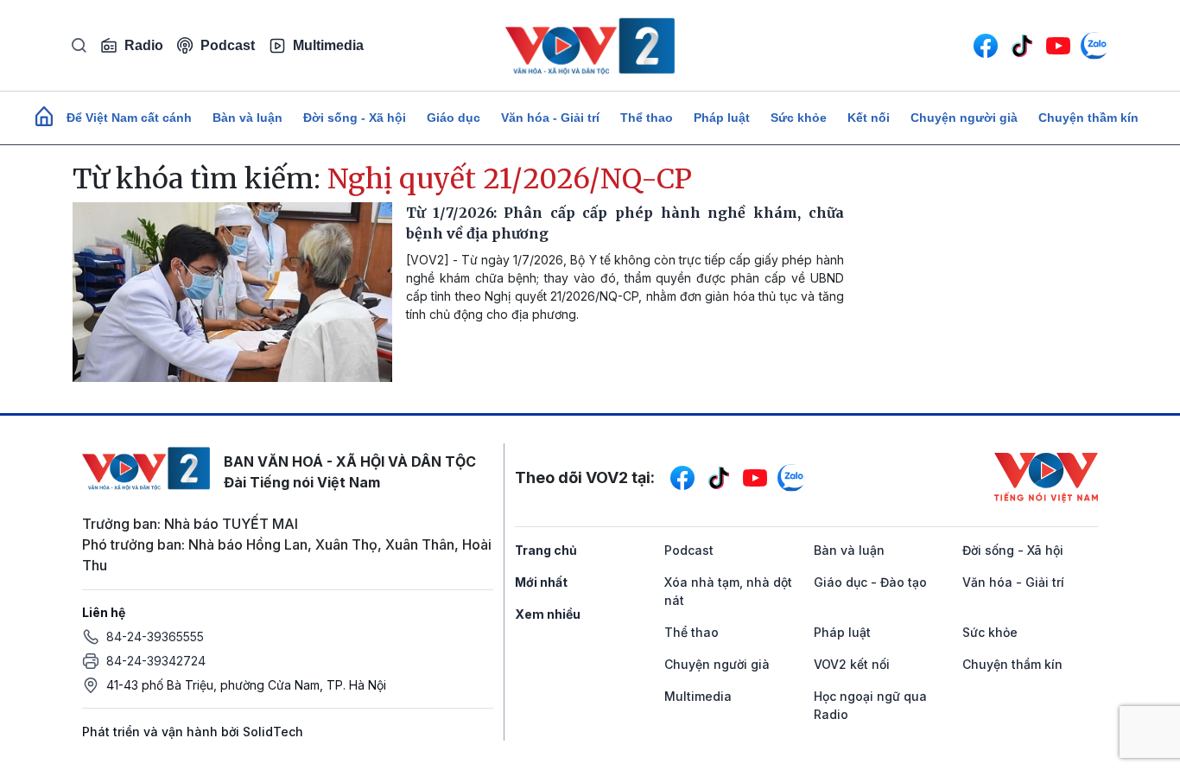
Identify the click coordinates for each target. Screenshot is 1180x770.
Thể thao (646, 117)
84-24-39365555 (155, 636)
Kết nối (868, 117)
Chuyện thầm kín (1088, 117)
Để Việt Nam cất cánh (129, 117)
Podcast (227, 45)
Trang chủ (546, 550)
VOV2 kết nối (852, 664)
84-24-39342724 (156, 660)
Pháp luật (722, 117)
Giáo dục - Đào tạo (870, 582)
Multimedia (328, 45)
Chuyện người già (964, 117)
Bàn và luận (247, 117)
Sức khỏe (799, 117)
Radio (143, 45)
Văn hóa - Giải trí (550, 117)
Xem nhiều (547, 614)
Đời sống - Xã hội (354, 117)
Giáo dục (453, 117)
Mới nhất (541, 582)
